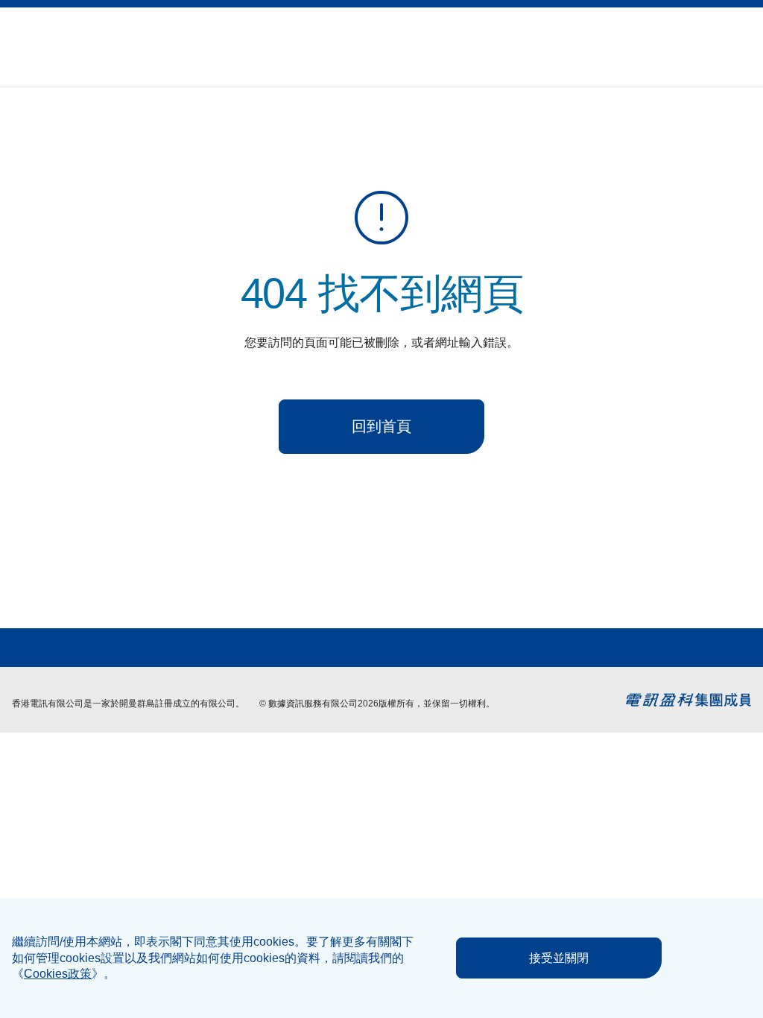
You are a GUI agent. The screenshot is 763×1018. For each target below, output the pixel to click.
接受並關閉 (559, 958)
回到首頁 (381, 426)
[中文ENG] (745, 37)
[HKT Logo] (49, 46)
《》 (58, 973)
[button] (709, 38)
